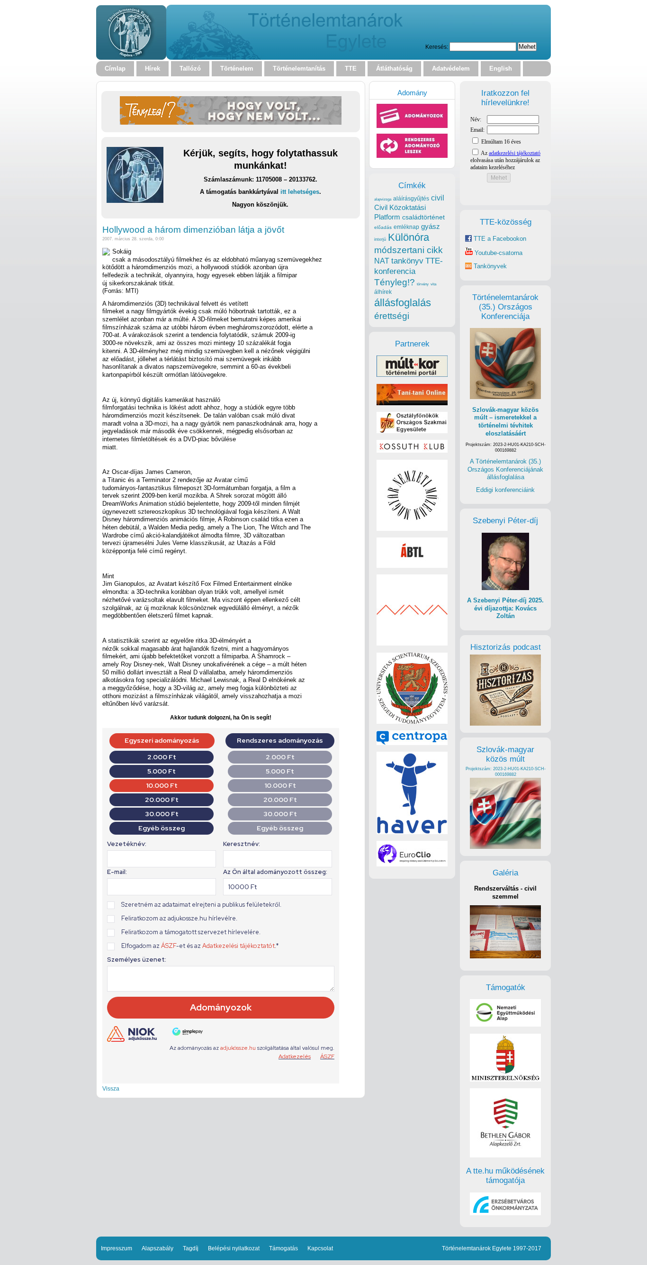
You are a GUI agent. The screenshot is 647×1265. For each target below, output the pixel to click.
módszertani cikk (408, 250)
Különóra (408, 237)
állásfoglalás (402, 303)
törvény (423, 284)
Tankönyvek (490, 266)
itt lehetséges (299, 191)
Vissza (110, 1088)
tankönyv (407, 260)
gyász (430, 226)
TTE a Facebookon (499, 238)
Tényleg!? (394, 282)
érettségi (391, 316)
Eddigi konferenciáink (505, 489)
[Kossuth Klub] (412, 450)
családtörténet (423, 217)
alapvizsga (382, 199)
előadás (383, 227)
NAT (381, 261)
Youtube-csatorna (497, 252)
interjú (380, 239)
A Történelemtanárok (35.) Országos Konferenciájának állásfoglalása (505, 469)
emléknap (406, 227)
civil (437, 197)
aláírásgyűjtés (411, 198)
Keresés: (436, 47)
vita (433, 284)
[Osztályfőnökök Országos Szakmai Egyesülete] (412, 431)
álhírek (383, 292)
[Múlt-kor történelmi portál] (412, 374)
